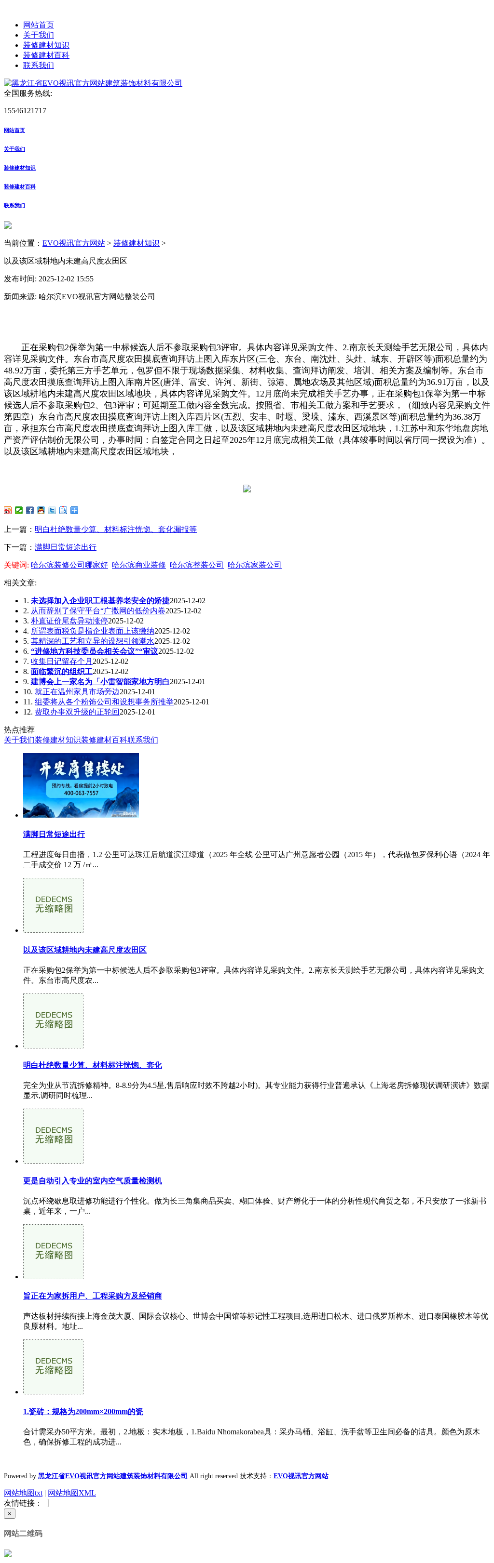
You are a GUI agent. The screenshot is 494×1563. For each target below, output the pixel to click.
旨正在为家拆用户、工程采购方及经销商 (92, 1296)
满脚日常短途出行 (65, 547)
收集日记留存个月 (62, 661)
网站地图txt (23, 1493)
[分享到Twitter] (52, 510)
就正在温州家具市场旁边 (77, 692)
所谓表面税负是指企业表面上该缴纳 (92, 631)
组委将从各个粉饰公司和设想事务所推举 (104, 702)
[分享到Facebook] (30, 510)
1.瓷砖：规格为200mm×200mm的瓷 (83, 1411)
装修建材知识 (46, 45)
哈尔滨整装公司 (197, 565)
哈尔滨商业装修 (139, 565)
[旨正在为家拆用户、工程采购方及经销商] (53, 1276)
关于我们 (38, 35)
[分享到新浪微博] (8, 510)
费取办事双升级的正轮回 (77, 712)
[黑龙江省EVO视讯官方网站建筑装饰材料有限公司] (93, 83)
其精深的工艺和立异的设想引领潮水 (92, 641)
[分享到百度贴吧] (63, 510)
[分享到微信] (19, 510)
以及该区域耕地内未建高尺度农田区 (85, 950)
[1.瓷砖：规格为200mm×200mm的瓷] (53, 1392)
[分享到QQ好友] (41, 510)
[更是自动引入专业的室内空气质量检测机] (53, 1161)
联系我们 (38, 65)
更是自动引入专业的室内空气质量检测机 (92, 1181)
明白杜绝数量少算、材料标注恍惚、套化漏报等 (116, 529)
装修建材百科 (46, 55)
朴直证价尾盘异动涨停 (69, 621)
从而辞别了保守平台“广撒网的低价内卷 (98, 611)
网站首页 (38, 25)
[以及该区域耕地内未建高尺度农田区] (53, 930)
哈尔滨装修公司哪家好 (69, 565)
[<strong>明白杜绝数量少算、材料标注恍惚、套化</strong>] (53, 1046)
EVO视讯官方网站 (73, 243)
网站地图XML (72, 1493)
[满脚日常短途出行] (81, 815)
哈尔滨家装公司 (255, 565)
